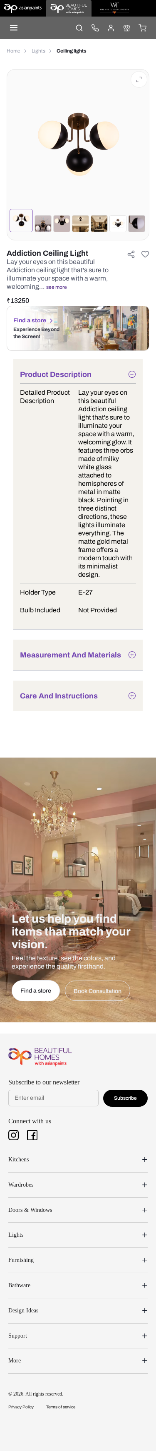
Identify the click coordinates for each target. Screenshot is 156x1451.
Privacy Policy (21, 1407)
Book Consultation (97, 991)
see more (56, 287)
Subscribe (125, 1098)
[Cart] (142, 28)
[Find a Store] (126, 28)
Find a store (29, 320)
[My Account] (111, 28)
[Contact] (95, 28)
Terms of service (60, 1407)
